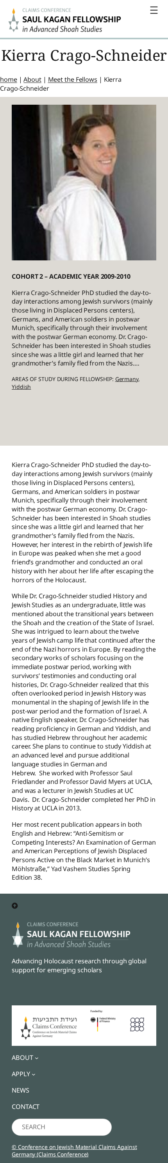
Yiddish (21, 386)
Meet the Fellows (72, 79)
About (32, 79)
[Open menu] (154, 10)
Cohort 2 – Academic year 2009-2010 (71, 276)
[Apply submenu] (34, 1074)
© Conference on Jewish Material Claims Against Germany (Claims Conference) (74, 1150)
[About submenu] (37, 1058)
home (8, 79)
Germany (126, 379)
